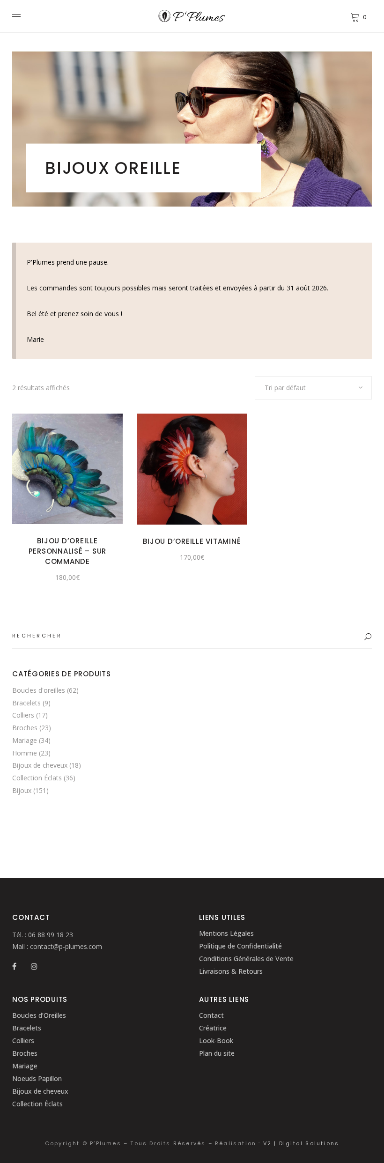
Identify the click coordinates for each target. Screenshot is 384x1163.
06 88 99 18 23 (49, 934)
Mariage (24, 740)
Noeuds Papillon (37, 1078)
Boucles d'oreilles (38, 690)
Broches (24, 727)
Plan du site (217, 1053)
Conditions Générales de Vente (246, 958)
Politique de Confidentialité (240, 945)
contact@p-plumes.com (65, 946)
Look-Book (216, 1040)
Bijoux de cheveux (39, 765)
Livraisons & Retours (231, 971)
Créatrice (213, 1027)
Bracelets (26, 702)
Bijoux (21, 790)
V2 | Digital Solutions (301, 1143)
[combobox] (313, 388)
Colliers (23, 715)
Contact (211, 1015)
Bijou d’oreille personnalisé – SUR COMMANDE (68, 551)
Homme (24, 752)
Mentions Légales (226, 933)
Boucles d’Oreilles (39, 1015)
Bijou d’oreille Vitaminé (192, 541)
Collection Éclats (37, 777)
